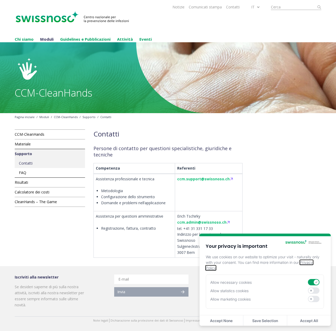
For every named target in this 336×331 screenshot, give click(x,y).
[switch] (313, 282)
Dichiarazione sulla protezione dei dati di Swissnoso (147, 320)
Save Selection (265, 320)
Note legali (100, 320)
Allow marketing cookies (230, 299)
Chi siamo (24, 39)
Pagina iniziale (25, 117)
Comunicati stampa (205, 6)
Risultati (21, 182)
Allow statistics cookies (229, 290)
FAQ (22, 172)
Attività (125, 39)
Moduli (47, 39)
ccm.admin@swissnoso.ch (202, 222)
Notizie (178, 6)
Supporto (89, 117)
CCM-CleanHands (66, 117)
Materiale (23, 143)
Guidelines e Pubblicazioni (85, 39)
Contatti (233, 6)
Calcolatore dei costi (32, 192)
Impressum (194, 320)
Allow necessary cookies (231, 282)
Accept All (309, 320)
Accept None (221, 320)
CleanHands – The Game (36, 201)
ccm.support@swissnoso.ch (203, 178)
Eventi (145, 39)
